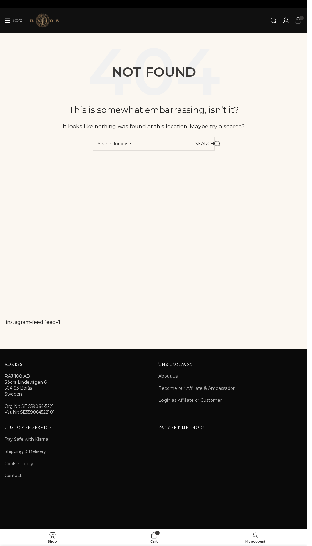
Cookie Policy (19, 463)
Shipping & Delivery (25, 451)
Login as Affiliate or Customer (190, 400)
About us (168, 376)
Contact (13, 475)
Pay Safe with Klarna (26, 439)
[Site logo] (44, 20)
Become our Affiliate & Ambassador (196, 388)
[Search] (274, 20)
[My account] (286, 20)
